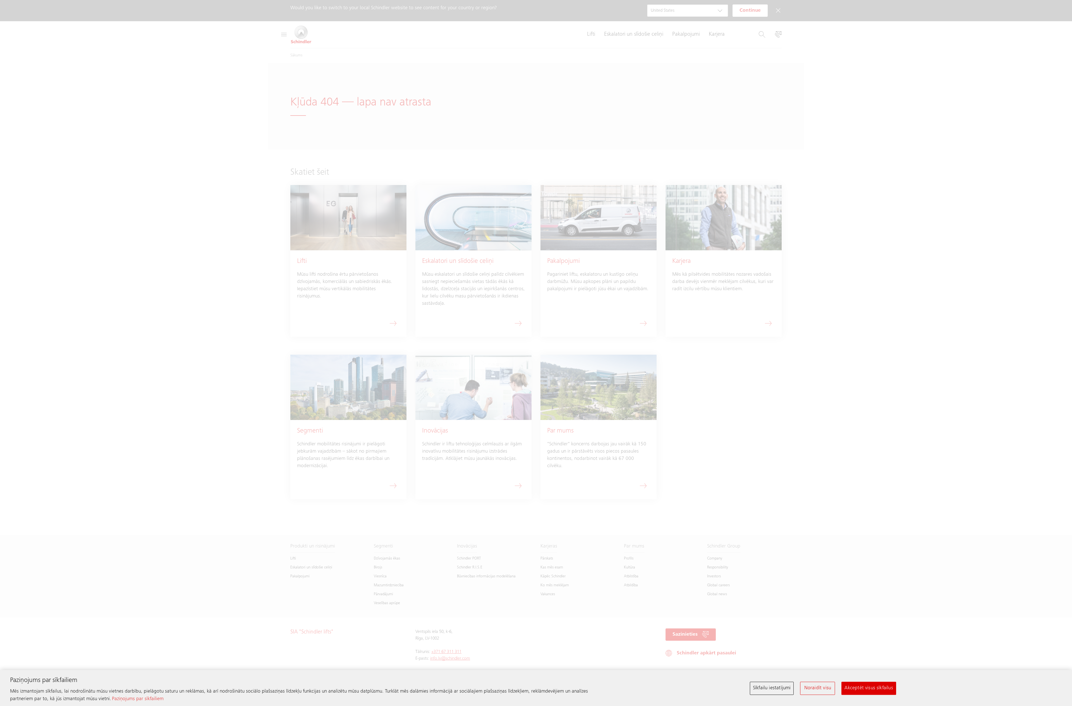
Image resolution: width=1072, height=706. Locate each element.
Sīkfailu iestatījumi (772, 688)
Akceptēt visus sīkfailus (868, 688)
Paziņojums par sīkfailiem (138, 699)
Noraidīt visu (817, 688)
